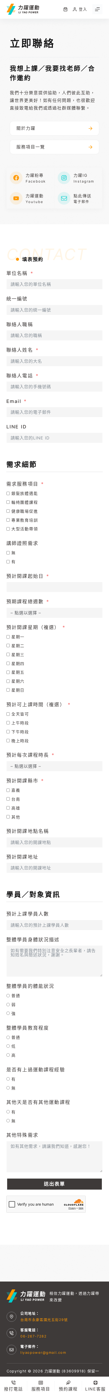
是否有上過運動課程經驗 (35, 1069)
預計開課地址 (22, 857)
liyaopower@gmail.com (43, 1352)
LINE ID (16, 426)
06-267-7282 (33, 1336)
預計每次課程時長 (27, 755)
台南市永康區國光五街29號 (44, 1320)
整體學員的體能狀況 (30, 986)
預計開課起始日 (25, 576)
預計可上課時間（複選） (35, 704)
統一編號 (17, 299)
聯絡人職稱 (19, 324)
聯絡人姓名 (19, 350)
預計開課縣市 (22, 781)
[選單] (97, 9)
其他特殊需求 (22, 1135)
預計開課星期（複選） (33, 627)
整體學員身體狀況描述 (33, 939)
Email (13, 401)
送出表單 (54, 1184)
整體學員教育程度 (27, 1028)
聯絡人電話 (19, 375)
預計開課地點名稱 (27, 831)
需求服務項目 (22, 484)
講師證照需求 (22, 543)
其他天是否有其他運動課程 (38, 1102)
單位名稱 (17, 273)
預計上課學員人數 (27, 914)
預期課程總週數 (25, 601)
